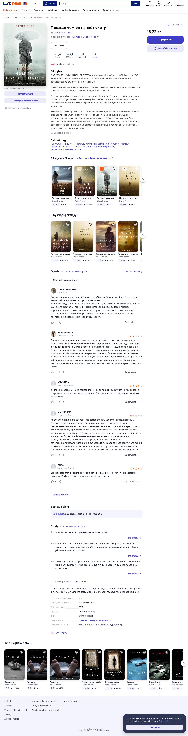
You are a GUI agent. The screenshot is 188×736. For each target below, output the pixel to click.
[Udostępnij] (182, 24)
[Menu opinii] (140, 322)
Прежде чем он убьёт (62, 198)
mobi (109, 625)
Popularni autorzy (71, 701)
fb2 (86, 625)
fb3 (90, 625)
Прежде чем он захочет (106, 254)
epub (81, 625)
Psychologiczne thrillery (96, 144)
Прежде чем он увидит (84, 198)
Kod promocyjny (10, 10)
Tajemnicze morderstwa (62, 146)
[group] (97, 291)
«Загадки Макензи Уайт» (85, 36)
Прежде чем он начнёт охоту (107, 198)
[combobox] (95, 3)
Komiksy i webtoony (70, 10)
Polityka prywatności (41, 705)
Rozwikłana (154, 682)
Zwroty (7, 714)
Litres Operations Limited (94, 729)
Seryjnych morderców (118, 144)
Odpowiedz (130, 322)
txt (117, 625)
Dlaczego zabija (111, 682)
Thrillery (78, 146)
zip (121, 625)
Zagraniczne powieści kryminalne (66, 149)
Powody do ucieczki (91, 682)
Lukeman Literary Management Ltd (95, 620)
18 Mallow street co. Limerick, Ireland (94, 731)
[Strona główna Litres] (15, 3)
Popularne (38, 10)
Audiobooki (52, 10)
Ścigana (130, 682)
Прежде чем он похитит (129, 198)
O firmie (8, 701)
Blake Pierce (57, 201)
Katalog (52, 3)
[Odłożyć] (69, 169)
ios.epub (102, 625)
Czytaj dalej (164, 721)
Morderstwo (78, 144)
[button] (25, 93)
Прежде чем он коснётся (128, 254)
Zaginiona (9, 682)
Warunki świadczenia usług (44, 701)
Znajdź (135, 3)
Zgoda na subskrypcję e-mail (45, 710)
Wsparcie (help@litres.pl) (15, 710)
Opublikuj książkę (111, 10)
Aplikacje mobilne (91, 10)
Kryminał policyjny (63, 144)
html (95, 625)
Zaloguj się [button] (58, 513)
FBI (52, 144)
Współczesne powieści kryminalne (98, 146)
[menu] (33, 3)
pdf (114, 625)
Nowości (26, 10)
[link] (93, 289)
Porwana (31, 682)
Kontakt (8, 705)
